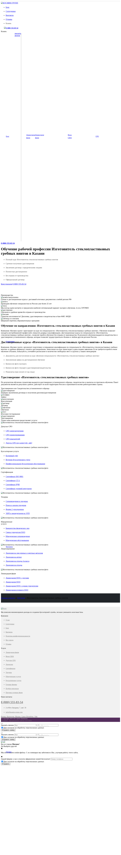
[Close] (2, 723)
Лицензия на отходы (14, 565)
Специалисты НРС (107, 61)
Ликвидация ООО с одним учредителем (54, 47)
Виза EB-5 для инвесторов (82, 61)
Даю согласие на (23, 728)
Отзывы (9, 19)
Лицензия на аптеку (14, 557)
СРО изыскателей (107, 42)
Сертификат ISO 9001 (14, 476)
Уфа (35, 716)
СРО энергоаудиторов (108, 50)
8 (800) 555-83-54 (12, 28)
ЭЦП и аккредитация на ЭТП (18, 513)
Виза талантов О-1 (80, 37)
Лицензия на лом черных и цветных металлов (24, 553)
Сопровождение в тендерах (17, 501)
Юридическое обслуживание (17, 540)
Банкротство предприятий (54, 69)
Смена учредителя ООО (15, 532)
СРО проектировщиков (108, 46)
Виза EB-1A (78, 42)
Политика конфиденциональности (18, 636)
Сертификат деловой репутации (19, 489)
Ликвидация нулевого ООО (55, 42)
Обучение (21, 598)
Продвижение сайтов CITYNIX (20, 721)
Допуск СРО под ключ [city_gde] (19, 443)
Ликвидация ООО (52, 37)
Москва (17, 716)
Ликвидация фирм (30, 136)
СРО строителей (106, 37)
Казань (3, 716)
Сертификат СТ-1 (13, 481)
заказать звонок (18, 34)
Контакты (10, 15)
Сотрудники (11, 11)
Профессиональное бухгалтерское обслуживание (25, 464)
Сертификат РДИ (13, 485)
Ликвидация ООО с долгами (55, 53)
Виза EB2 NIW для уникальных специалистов (83, 47)
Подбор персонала (12, 688)
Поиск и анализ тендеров (16, 505)
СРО (97, 136)
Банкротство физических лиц (17, 528)
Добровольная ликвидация (55, 57)
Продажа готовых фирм (14, 693)
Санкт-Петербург (27, 716)
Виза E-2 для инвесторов (82, 53)
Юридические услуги (13, 676)
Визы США (70, 136)
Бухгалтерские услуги (13, 680)
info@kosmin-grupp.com (14, 712)
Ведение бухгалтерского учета (18, 460)
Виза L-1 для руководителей (83, 57)
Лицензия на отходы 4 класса (17, 561)
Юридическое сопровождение (18, 536)
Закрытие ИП (50, 65)
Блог (7, 7)
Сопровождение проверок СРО (108, 55)
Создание (4, 721)
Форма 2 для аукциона (15, 509)
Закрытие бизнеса (52, 61)
